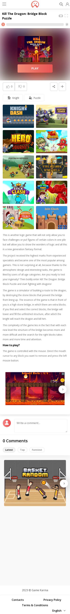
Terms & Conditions (35, 605)
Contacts (18, 600)
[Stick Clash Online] (18, 192)
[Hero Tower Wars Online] (51, 192)
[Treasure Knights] (51, 167)
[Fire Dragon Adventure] (51, 141)
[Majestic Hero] (18, 217)
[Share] (53, 86)
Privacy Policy (52, 600)
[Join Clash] (51, 217)
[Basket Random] (35, 483)
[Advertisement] (35, 544)
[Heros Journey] (18, 141)
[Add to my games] (62, 86)
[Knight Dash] (18, 116)
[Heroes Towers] (51, 116)
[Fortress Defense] (18, 167)
